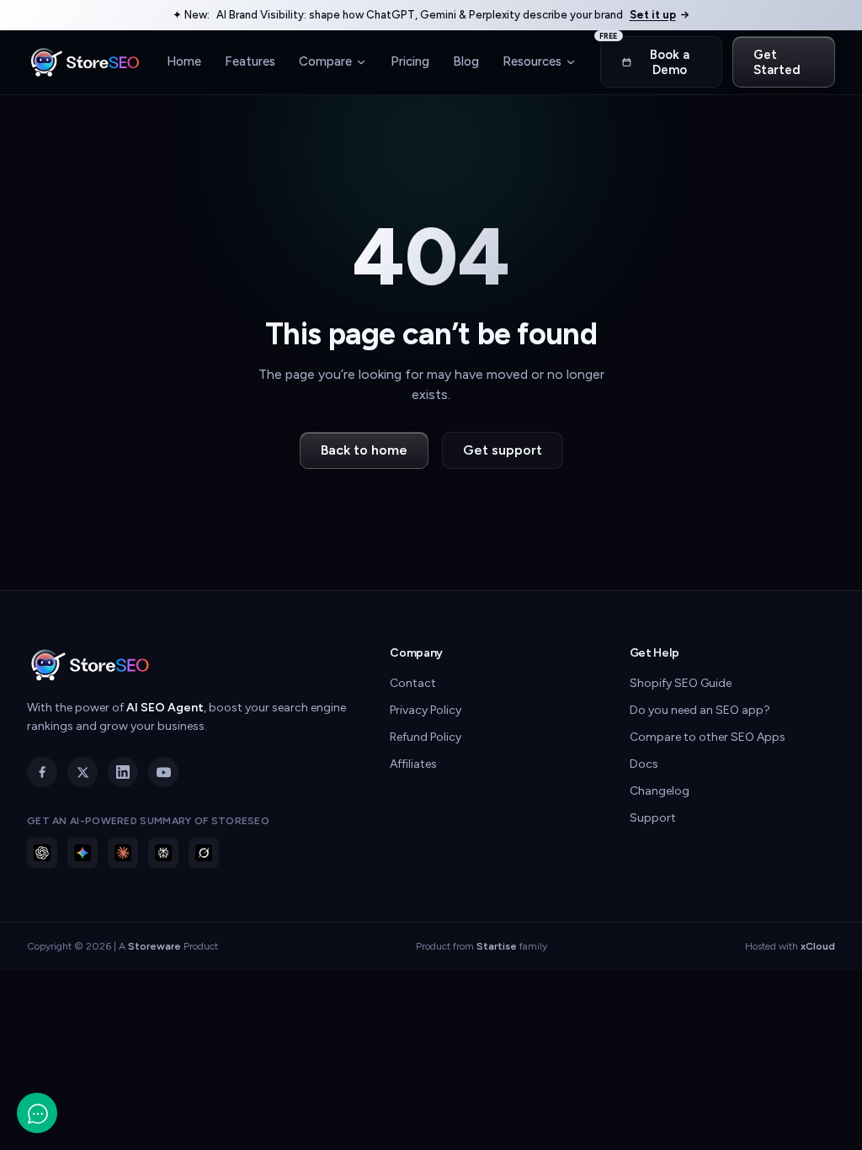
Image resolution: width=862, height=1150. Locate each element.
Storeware (154, 946)
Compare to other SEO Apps (707, 737)
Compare (325, 61)
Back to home (364, 450)
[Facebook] (42, 772)
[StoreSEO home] (85, 62)
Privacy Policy (425, 710)
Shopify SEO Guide (681, 683)
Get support (502, 450)
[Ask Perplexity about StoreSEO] (163, 853)
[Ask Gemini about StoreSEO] (82, 853)
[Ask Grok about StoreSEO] (204, 853)
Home (184, 61)
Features (250, 61)
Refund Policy (425, 737)
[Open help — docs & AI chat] (37, 1113)
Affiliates (413, 764)
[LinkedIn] (123, 772)
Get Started (777, 62)
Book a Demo (644, 56)
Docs (644, 764)
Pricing (410, 61)
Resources (532, 61)
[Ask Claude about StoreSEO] (123, 853)
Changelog (659, 791)
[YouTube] (163, 772)
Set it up (653, 14)
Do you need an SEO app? (700, 710)
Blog (466, 61)
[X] (82, 772)
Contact (413, 683)
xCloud (818, 946)
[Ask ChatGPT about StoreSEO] (42, 853)
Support (653, 818)
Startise (496, 946)
